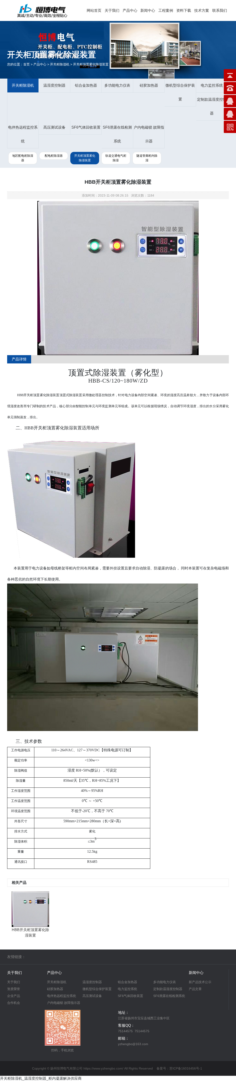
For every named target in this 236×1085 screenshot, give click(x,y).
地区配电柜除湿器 (22, 158)
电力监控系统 (212, 85)
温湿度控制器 (54, 85)
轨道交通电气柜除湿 (115, 158)
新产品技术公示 (200, 982)
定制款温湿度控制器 (212, 106)
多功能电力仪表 (117, 85)
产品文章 (195, 989)
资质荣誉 (13, 989)
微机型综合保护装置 (180, 92)
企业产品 (13, 996)
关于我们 (112, 10)
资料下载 (183, 10)
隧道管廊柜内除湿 (146, 158)
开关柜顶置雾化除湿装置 (84, 158)
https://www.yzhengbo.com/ (103, 1068)
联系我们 (219, 10)
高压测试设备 (54, 127)
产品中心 (130, 10)
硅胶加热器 (149, 85)
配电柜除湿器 (54, 155)
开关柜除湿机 (23, 85)
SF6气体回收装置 (85, 127)
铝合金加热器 (86, 85)
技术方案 (201, 10)
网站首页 (94, 10)
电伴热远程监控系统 (23, 134)
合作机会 (13, 1003)
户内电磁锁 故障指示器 (149, 134)
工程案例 (165, 10)
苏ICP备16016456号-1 (185, 1068)
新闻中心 (147, 10)
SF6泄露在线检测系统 (117, 134)
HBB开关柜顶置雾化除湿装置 (30, 932)
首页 (26, 64)
